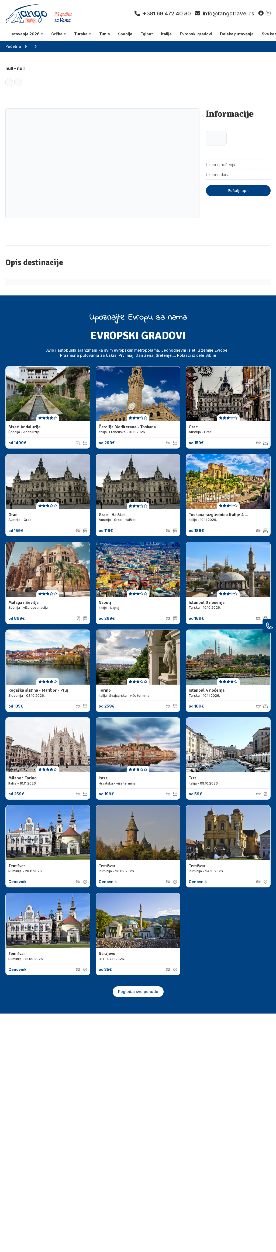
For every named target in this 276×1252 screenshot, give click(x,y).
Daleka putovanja (237, 34)
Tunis (104, 34)
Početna (13, 46)
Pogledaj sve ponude (138, 991)
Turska (81, 34)
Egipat (146, 34)
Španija (125, 34)
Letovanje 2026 (24, 34)
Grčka (57, 34)
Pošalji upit (238, 190)
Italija (166, 34)
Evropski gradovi (196, 34)
